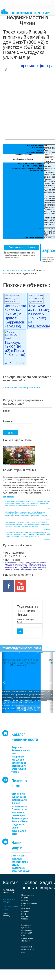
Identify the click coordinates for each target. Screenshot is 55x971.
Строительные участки (18, 770)
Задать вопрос (47, 884)
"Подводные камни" (17, 826)
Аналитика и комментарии (18, 814)
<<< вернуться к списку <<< (16, 269)
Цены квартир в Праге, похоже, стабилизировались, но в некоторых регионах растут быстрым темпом (29, 907)
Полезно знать (19, 783)
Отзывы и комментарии (18, 866)
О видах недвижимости (19, 805)
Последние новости (33, 884)
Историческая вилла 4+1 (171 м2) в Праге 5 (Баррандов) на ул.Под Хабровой (16, 318)
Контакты (13, 882)
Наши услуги (16, 845)
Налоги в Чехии (19, 821)
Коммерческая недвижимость (19, 764)
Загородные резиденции (17, 758)
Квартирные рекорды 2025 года (27, 949)
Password (9, 421)
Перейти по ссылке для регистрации (21, 387)
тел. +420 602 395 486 (9, 900)
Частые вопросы (19, 818)
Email (6, 410)
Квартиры (16, 747)
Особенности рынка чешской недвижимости (19, 796)
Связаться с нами (20, 871)
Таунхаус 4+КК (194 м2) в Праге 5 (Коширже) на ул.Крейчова (14, 352)
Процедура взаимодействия (20, 860)
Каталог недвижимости (24, 737)
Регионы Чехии (19, 809)
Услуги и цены (18, 855)
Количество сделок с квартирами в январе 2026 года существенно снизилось (27, 932)
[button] (4, 682)
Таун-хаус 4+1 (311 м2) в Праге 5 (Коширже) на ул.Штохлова (39, 316)
